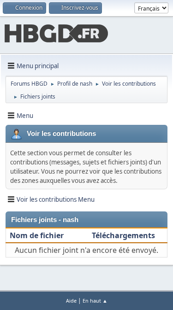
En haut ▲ (95, 300)
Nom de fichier (38, 235)
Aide (71, 300)
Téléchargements (123, 235)
